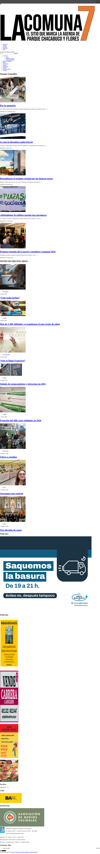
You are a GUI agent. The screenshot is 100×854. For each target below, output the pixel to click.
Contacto (5, 70)
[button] (97, 2)
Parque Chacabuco (10, 58)
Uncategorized (6, 354)
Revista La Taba (6, 69)
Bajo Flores (5, 63)
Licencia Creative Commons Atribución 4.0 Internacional (24, 852)
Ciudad (4, 65)
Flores (7, 57)
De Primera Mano (10, 59)
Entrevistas (5, 66)
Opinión (5, 67)
